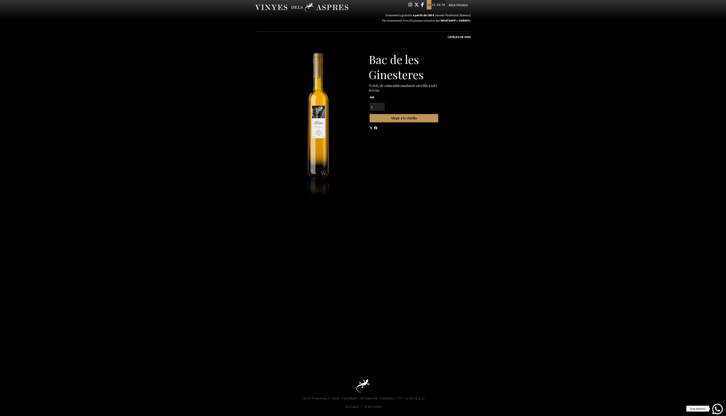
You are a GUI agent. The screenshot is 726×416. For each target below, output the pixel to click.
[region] (318, 122)
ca (429, 5)
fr (443, 5)
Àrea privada (458, 5)
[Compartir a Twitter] (371, 128)
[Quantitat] (404, 107)
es (433, 5)
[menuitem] (410, 4)
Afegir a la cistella (404, 118)
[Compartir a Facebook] (375, 128)
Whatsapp (448, 20)
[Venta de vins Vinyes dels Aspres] (289, 9)
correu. (465, 20)
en (439, 5)
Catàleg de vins (459, 37)
